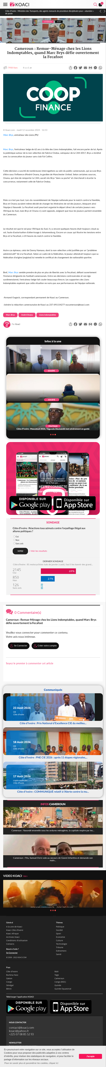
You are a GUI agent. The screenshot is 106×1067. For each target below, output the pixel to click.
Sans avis (19, 543)
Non (17, 540)
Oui (17, 536)
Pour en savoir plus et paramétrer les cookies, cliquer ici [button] (31, 1063)
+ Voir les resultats (38, 551)
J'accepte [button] (90, 1056)
